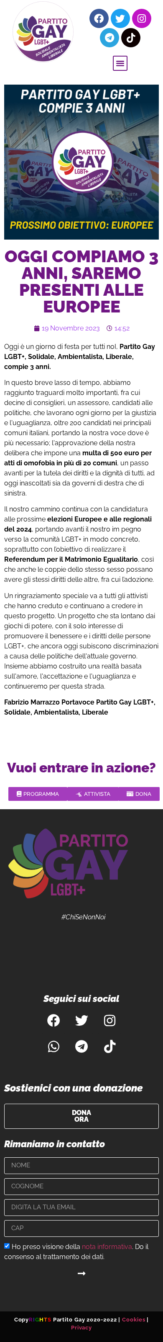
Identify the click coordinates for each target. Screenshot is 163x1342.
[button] (120, 63)
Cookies (133, 1319)
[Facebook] (99, 18)
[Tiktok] (130, 37)
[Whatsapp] (53, 1047)
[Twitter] (120, 18)
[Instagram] (141, 18)
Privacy (81, 1327)
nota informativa (107, 1246)
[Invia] (81, 1273)
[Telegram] (109, 37)
